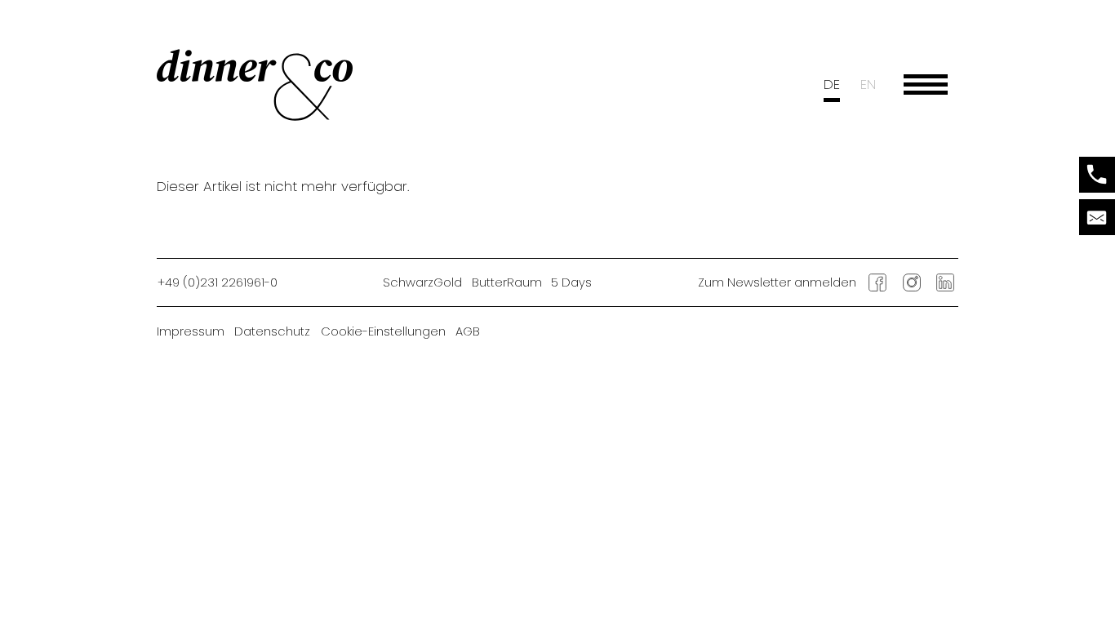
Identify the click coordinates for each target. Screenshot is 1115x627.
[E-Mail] (1097, 217)
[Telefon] (1097, 175)
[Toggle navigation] (925, 85)
